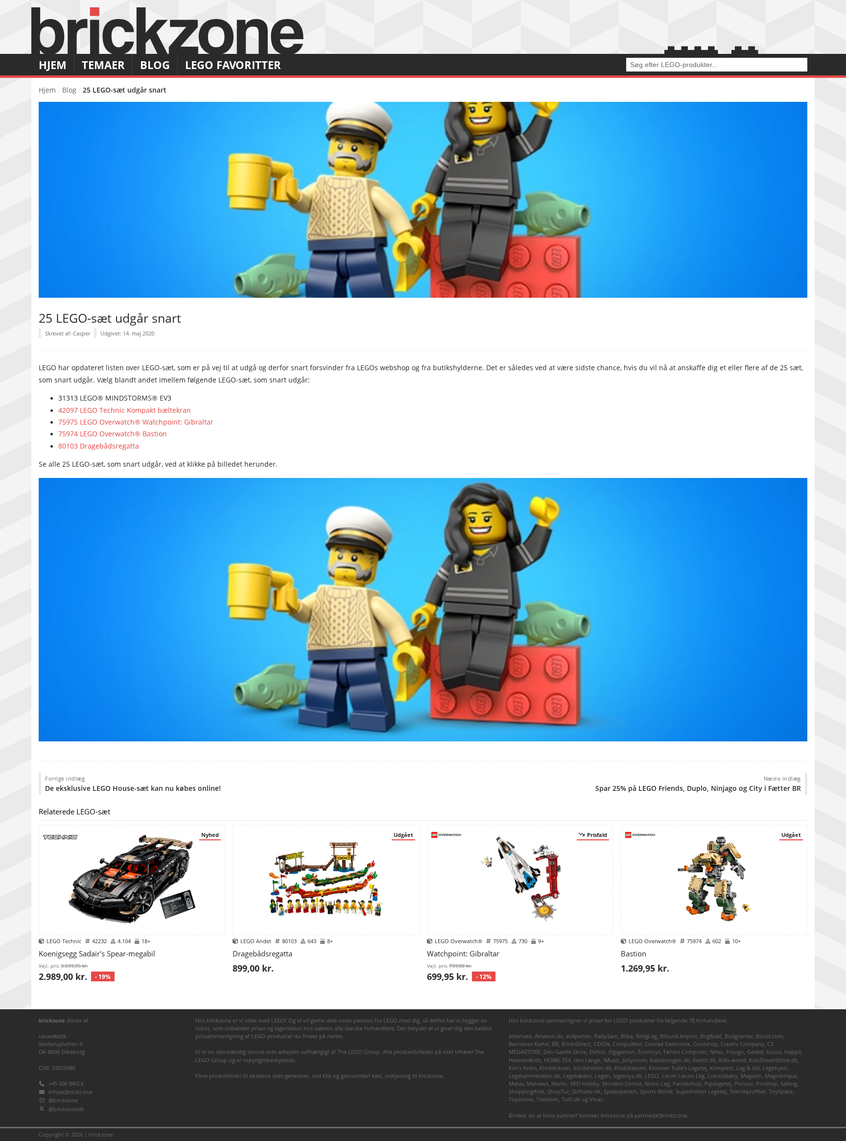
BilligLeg (646, 1036)
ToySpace (781, 1091)
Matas (516, 1083)
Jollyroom (634, 1060)
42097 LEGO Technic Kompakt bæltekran (124, 410)
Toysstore (521, 1099)
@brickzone (63, 1100)
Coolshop (705, 1043)
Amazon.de (549, 1036)
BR (555, 1043)
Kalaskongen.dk (670, 1060)
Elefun (597, 1051)
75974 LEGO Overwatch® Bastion (112, 433)
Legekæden (577, 1075)
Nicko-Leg (657, 1083)
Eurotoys (649, 1051)
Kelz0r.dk (704, 1060)
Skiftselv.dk (586, 1091)
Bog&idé (711, 1036)
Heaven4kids (525, 1060)
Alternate (520, 1036)
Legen (602, 1075)
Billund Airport (678, 1036)
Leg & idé (748, 1067)
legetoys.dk (627, 1075)
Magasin (751, 1075)
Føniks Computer (685, 1051)
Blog (155, 65)
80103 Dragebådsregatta (98, 446)
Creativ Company (742, 1043)
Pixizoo (743, 1083)
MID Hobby (584, 1083)
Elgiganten (622, 1051)
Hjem (53, 65)
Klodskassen (630, 1067)
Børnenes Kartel (529, 1043)
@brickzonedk (66, 1109)
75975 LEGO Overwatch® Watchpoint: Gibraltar (135, 422)
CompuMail (627, 1043)
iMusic (611, 1060)
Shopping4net (526, 1091)
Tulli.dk (571, 1099)
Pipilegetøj (718, 1083)
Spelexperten (620, 1091)
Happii (792, 1051)
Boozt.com (769, 1036)
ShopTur (558, 1091)
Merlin (559, 1083)
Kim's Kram (523, 1067)
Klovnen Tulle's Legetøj (678, 1067)
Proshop (766, 1083)
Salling (788, 1083)
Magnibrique (781, 1075)
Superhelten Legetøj (701, 1091)
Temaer (103, 65)
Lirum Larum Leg (683, 1075)
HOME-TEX (557, 1060)
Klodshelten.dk (592, 1067)
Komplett (721, 1067)
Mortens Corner (622, 1083)
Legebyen (775, 1067)
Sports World (656, 1091)
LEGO (652, 1075)
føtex (716, 1051)
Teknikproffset (747, 1091)
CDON (602, 1043)
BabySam (606, 1036)
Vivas (596, 1099)
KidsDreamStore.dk (773, 1060)
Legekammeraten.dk (534, 1075)
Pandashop (687, 1083)
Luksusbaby (722, 1075)
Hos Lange (587, 1060)
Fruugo (735, 1051)
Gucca (773, 1051)
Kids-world (732, 1060)
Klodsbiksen (555, 1067)
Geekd (755, 1051)
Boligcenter (739, 1036)
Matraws (537, 1083)
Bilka (627, 1036)
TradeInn (547, 1099)
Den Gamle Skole (565, 1051)
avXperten (578, 1036)
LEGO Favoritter (233, 65)
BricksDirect (576, 1043)
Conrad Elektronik (667, 1043)
